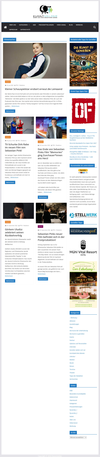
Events (72, 337)
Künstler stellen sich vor (77, 350)
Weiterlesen (15, 106)
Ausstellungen (74, 324)
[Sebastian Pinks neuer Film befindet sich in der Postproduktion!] (51, 213)
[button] (29, 25)
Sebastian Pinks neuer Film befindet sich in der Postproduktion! (51, 237)
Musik (72, 363)
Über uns (12, 25)
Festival (72, 340)
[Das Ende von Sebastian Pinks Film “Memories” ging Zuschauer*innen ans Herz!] (51, 128)
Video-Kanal (61, 25)
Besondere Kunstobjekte (78, 394)
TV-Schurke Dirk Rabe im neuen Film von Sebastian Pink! (17, 147)
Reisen (72, 366)
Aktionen (72, 321)
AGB (34, 25)
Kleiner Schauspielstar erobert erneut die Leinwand (33, 89)
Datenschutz (25, 29)
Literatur (72, 356)
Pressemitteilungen (46, 25)
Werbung (79, 25)
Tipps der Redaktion (76, 376)
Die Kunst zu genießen (77, 334)
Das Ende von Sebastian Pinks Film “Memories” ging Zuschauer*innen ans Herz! (51, 154)
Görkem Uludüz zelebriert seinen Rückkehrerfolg (14, 232)
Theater (8, 81)
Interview (73, 347)
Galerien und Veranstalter (78, 343)
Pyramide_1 (73, 410)
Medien (40, 226)
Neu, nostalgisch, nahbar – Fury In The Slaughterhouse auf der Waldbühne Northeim (82, 138)
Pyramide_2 (73, 413)
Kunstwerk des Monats (77, 353)
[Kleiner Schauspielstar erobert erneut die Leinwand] (35, 61)
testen (72, 416)
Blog (71, 25)
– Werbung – (74, 318)
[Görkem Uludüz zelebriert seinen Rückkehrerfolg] (18, 211)
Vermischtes (74, 379)
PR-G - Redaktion (20, 85)
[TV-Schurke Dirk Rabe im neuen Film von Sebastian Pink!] (18, 125)
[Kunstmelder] (5, 27)
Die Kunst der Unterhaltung (79, 331)
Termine (72, 369)
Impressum (13, 29)
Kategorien (23, 25)
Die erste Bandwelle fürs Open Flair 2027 (83, 143)
